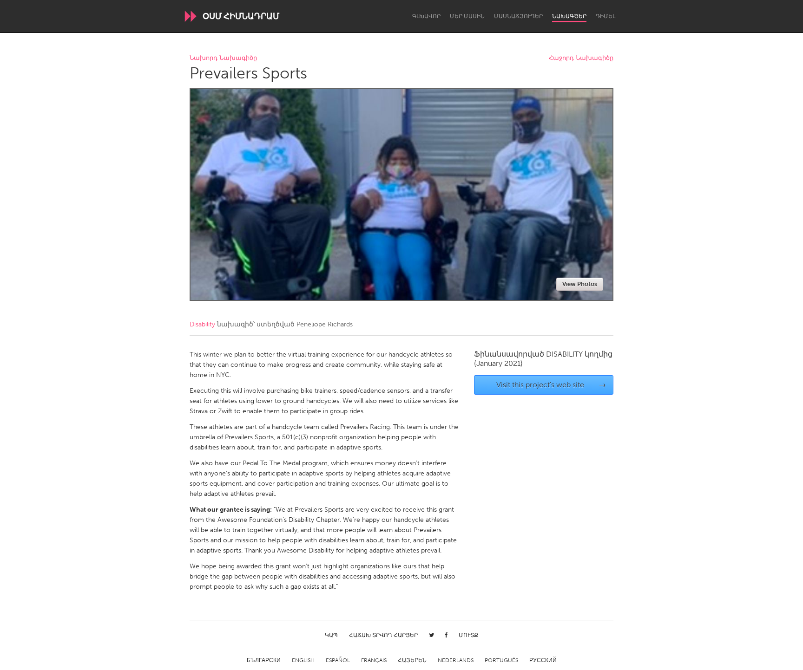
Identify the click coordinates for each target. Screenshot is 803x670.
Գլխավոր (426, 16)
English (303, 660)
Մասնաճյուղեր (518, 16)
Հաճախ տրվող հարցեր (383, 635)
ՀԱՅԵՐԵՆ (412, 660)
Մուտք (468, 635)
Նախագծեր (569, 16)
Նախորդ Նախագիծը (223, 58)
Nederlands (456, 660)
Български (264, 660)
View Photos (579, 283)
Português (501, 660)
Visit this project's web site (551, 384)
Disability (202, 324)
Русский (543, 660)
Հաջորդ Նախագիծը (581, 58)
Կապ (331, 635)
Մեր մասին (467, 16)
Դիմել (605, 16)
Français (374, 660)
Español (338, 660)
